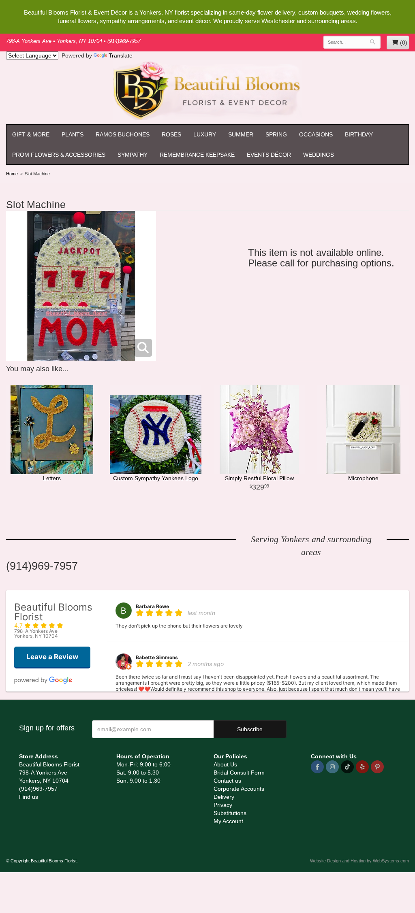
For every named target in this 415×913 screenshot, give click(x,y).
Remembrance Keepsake (197, 154)
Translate (121, 55)
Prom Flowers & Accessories (58, 154)
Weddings (318, 154)
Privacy (223, 805)
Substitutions (230, 813)
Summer (240, 134)
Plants (72, 134)
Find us (28, 797)
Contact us (227, 780)
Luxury (204, 134)
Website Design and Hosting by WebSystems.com (359, 860)
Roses (171, 134)
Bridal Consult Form (239, 772)
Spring (276, 134)
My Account (228, 821)
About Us (225, 764)
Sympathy (133, 154)
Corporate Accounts (239, 788)
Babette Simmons (157, 657)
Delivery (224, 797)
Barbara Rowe (152, 606)
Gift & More (30, 134)
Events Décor (269, 154)
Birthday (359, 134)
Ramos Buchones (123, 134)
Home (12, 173)
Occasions (316, 134)
